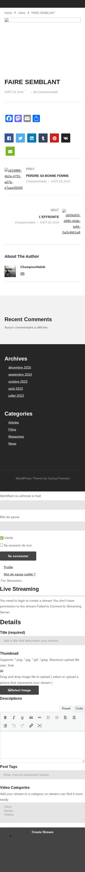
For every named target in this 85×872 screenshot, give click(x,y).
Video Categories (15, 787)
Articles (13, 422)
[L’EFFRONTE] (42, 222)
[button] (5, 717)
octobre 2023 (17, 381)
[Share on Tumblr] (43, 138)
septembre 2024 (20, 374)
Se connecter (18, 556)
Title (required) (12, 632)
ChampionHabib (32, 267)
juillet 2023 (16, 395)
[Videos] (42, 815)
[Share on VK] (65, 138)
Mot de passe (9, 517)
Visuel (66, 708)
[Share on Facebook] (9, 138)
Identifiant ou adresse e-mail (20, 496)
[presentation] (5, 717)
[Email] (22, 273)
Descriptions (11, 698)
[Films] (42, 807)
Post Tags (8, 767)
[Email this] (10, 151)
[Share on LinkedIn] (31, 138)
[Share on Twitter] (20, 138)
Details (10, 622)
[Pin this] (54, 138)
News (12, 443)
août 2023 (15, 388)
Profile (8, 567)
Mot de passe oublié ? (20, 574)
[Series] (42, 811)
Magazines (16, 436)
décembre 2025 (19, 367)
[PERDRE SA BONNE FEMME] (42, 179)
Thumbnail (9, 653)
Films (12, 429)
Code (79, 708)
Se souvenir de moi (18, 545)
